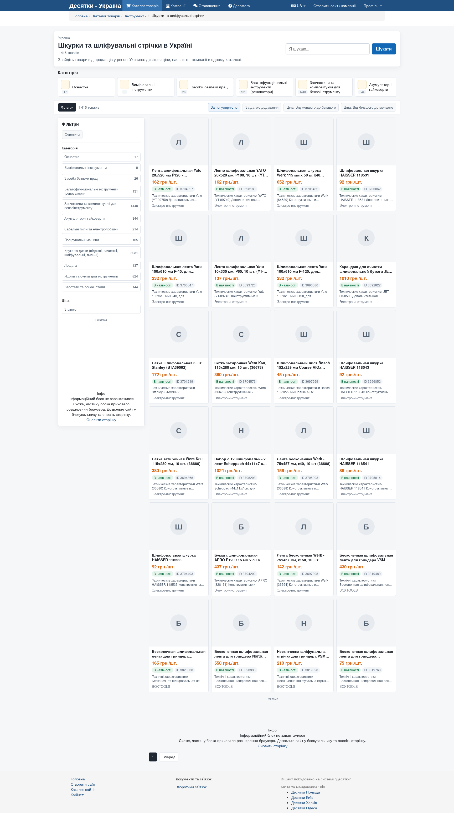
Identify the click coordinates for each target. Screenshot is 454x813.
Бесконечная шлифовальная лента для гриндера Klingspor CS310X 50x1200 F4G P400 (178, 654)
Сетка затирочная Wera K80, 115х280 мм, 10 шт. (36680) (178, 461)
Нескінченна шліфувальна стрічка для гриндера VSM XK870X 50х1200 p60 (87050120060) (301, 654)
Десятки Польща (305, 792)
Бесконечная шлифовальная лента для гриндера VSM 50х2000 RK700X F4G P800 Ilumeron (366, 557)
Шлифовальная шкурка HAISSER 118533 (174, 557)
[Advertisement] (101, 356)
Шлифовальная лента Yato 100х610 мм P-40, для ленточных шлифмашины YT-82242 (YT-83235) (177, 269)
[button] (298, 5)
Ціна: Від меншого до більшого (311, 107)
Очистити (72, 134)
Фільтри (67, 107)
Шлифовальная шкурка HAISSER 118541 (361, 461)
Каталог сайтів (83, 789)
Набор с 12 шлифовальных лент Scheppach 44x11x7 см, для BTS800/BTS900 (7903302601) (240, 461)
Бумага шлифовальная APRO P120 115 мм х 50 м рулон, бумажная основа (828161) (237, 557)
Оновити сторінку (101, 419)
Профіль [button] (371, 5)
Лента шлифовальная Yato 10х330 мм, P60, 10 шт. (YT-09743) (239, 269)
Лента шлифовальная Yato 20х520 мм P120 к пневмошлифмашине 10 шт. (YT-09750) (177, 173)
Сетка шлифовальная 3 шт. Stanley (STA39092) (177, 365)
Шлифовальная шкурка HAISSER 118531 (361, 173)
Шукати (384, 49)
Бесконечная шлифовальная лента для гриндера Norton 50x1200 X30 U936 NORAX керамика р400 (241, 654)
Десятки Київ (302, 797)
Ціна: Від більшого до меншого (368, 107)
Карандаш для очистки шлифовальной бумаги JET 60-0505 (365, 269)
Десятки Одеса (304, 807)
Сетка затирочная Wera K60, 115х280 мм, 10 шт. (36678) (240, 365)
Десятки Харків (304, 802)
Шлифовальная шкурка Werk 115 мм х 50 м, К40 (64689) (299, 173)
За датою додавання (261, 107)
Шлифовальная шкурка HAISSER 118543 (361, 365)
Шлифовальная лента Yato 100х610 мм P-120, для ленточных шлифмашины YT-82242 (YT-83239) (302, 269)
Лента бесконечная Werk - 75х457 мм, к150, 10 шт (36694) (300, 557)
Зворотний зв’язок (191, 786)
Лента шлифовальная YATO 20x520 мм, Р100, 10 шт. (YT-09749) (240, 173)
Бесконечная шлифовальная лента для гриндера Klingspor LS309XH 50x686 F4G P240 (366, 654)
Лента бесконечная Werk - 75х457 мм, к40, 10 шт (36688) (304, 461)
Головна (78, 778)
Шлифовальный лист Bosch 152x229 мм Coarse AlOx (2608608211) (303, 365)
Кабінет (77, 794)
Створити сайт (334, 5)
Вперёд (168, 756)
